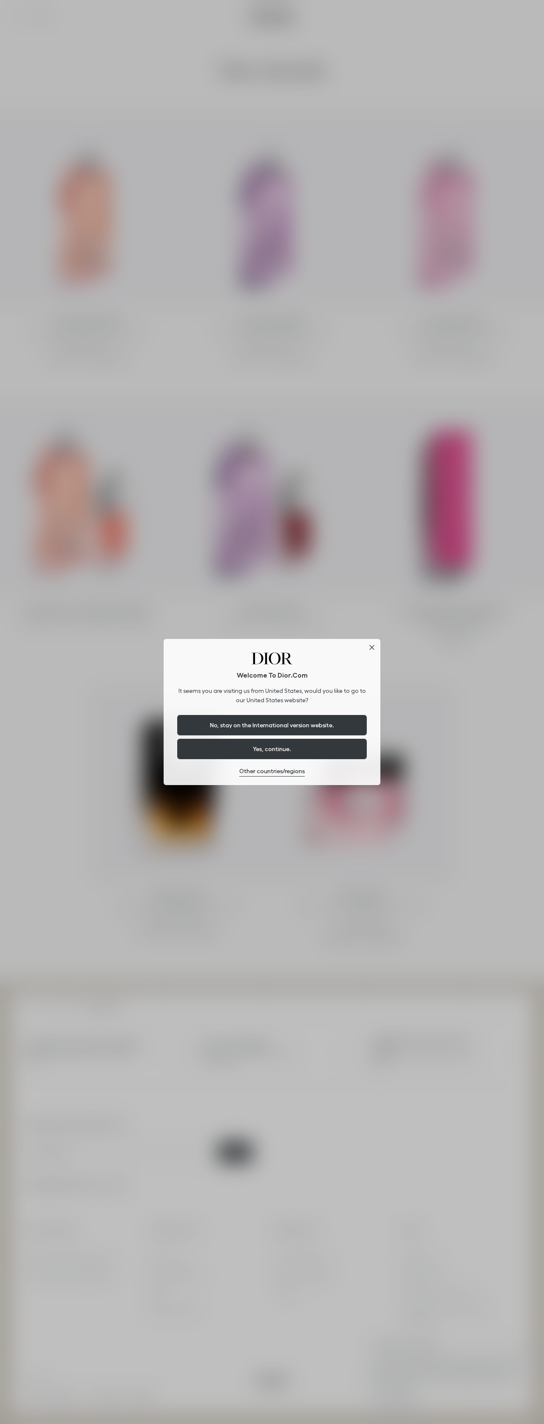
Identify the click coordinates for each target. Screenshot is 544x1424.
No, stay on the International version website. (272, 725)
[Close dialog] (372, 647)
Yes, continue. (272, 749)
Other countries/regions (272, 771)
